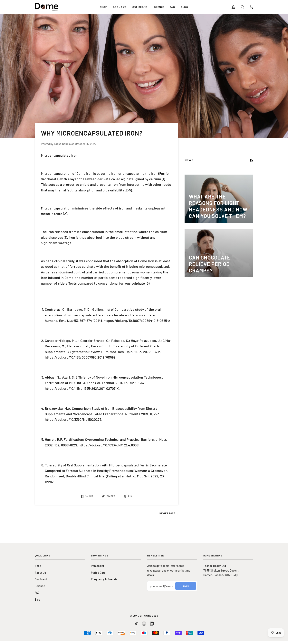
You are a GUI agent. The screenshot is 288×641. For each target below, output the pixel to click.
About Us (40, 572)
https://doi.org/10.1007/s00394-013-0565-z (136, 320)
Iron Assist (97, 565)
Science (40, 586)
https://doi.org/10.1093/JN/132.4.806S (109, 445)
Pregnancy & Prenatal (104, 579)
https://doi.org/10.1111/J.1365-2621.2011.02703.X (82, 388)
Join (185, 586)
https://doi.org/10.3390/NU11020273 (73, 419)
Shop (38, 565)
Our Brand (41, 579)
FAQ (37, 592)
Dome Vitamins (142, 615)
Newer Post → (168, 513)
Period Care (98, 572)
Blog (37, 599)
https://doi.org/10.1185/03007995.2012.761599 (80, 357)
